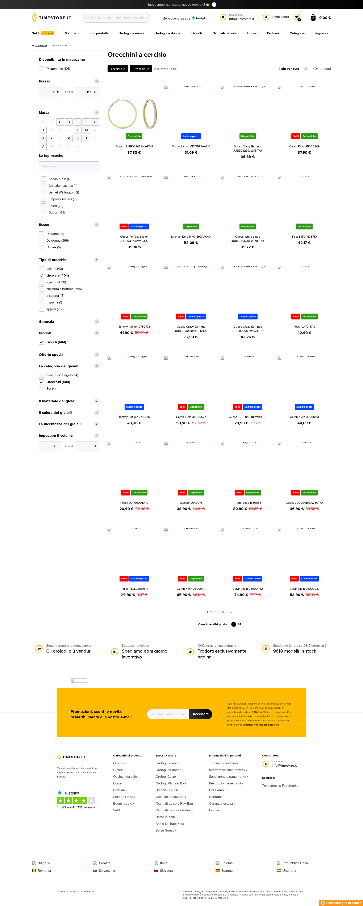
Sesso (44, 224)
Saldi (117, 810)
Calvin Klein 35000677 (191, 417)
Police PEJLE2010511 (134, 589)
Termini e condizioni (224, 763)
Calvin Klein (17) (60, 178)
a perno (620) (56, 282)
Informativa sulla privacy (227, 769)
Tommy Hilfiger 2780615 (134, 417)
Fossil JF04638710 (304, 236)
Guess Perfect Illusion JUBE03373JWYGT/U (134, 238)
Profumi (119, 790)
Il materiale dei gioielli (58, 401)
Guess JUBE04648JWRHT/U (248, 417)
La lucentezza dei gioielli (60, 424)
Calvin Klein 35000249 (304, 146)
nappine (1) (54, 302)
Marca (44, 112)
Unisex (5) (53, 247)
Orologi (118, 763)
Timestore (41, 45)
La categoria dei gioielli (59, 366)
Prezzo (44, 81)
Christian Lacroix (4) (63, 185)
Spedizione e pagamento (227, 776)
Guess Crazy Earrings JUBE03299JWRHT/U (247, 148)
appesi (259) (55, 309)
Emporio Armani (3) (62, 199)
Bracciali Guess (167, 790)
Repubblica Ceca (295, 863)
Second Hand (123, 796)
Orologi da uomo (168, 763)
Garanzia (46, 321)
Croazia (104, 863)
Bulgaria (44, 863)
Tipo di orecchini (53, 259)
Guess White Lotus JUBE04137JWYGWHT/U (247, 238)
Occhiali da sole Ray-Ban (174, 803)
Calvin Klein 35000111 (191, 589)
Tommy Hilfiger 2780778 (134, 327)
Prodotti (46, 333)
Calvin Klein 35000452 (248, 589)
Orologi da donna (169, 769)
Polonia (227, 863)
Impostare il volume (56, 435)
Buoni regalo (122, 803)
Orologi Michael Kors (171, 783)
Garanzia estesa (221, 803)
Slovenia (166, 871)
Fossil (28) (56, 205)
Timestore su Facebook (279, 785)
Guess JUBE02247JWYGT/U (134, 146)
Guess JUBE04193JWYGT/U (304, 503)
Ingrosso (215, 810)
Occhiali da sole (125, 776)
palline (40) (54, 268)
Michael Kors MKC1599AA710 (191, 146)
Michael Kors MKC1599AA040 (191, 236)
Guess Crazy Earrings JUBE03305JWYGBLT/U (248, 329)
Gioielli (118, 769)
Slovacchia (107, 871)
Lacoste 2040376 (191, 503)
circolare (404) (57, 275)
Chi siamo (216, 790)
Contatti (215, 796)
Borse (117, 783)
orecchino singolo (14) (62, 375)
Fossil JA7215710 (304, 327)
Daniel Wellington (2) (64, 192)
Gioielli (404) (56, 342)
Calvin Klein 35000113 (304, 417)
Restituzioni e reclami (225, 783)
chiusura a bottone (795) (64, 288)
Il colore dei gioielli (55, 412)
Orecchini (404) (58, 381)
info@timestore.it (284, 765)
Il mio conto (280, 16)
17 (231, 612)
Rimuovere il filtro (165, 69)
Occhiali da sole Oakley (173, 810)
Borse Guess (165, 830)
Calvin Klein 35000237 (304, 589)
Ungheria (289, 871)
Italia (163, 863)
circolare (116, 69)
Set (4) (51, 388)
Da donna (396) (57, 240)
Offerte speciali (52, 354)
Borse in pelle (166, 817)
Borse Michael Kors (170, 823)
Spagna (227, 871)
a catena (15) (55, 295)
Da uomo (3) (55, 233)
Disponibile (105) (58, 68)
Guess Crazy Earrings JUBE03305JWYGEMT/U (191, 329)
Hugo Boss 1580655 (247, 503)
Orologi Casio (166, 776)
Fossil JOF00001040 (134, 503)
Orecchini (139, 69)
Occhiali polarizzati (170, 796)
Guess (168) (57, 212)
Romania (44, 871)
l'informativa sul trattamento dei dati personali (253, 724)
